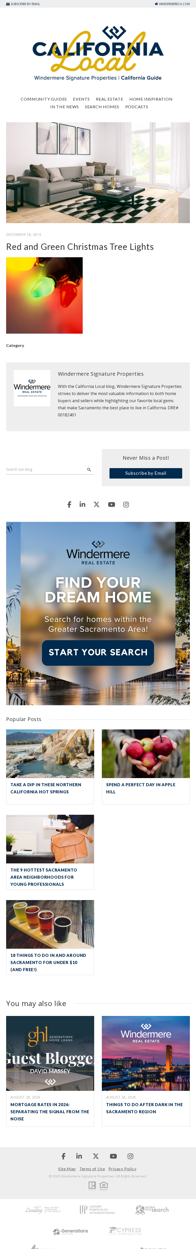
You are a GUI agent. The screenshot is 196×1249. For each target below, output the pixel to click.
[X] (96, 504)
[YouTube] (111, 504)
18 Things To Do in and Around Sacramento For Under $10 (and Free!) (48, 962)
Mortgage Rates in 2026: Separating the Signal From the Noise (49, 1111)
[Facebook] (69, 504)
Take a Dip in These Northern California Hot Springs (45, 788)
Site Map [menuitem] (67, 1168)
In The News (64, 106)
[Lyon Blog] (98, 52)
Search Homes (102, 106)
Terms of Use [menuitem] (92, 1168)
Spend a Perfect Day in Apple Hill (140, 788)
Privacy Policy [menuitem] (122, 1168)
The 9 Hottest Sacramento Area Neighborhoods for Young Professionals (43, 877)
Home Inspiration (151, 99)
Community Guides (44, 99)
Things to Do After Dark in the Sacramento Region (144, 1108)
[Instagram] (126, 504)
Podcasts (136, 106)
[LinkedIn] (82, 504)
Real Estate (109, 99)
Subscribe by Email (145, 473)
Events (81, 99)
